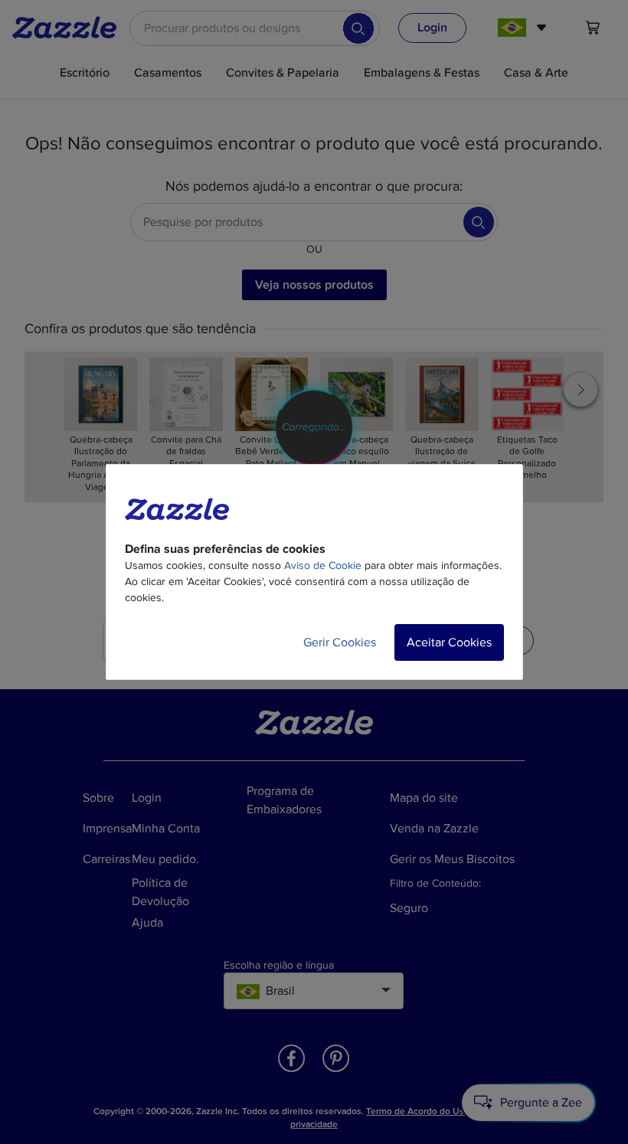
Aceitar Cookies (449, 642)
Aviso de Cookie (322, 565)
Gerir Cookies (339, 642)
